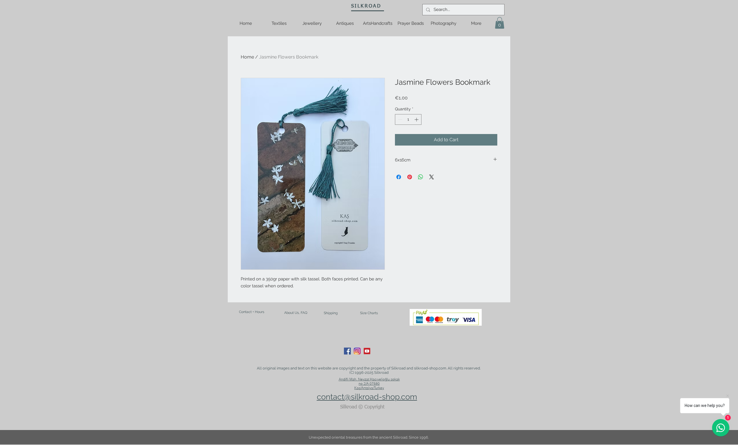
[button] (499, 23)
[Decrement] (399, 119)
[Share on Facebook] (398, 177)
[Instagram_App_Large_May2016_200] (357, 351)
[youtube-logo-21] (367, 351)
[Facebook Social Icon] (347, 351)
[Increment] (417, 119)
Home (247, 57)
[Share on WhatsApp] (420, 177)
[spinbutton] (408, 119)
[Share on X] (431, 177)
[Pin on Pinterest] (409, 177)
